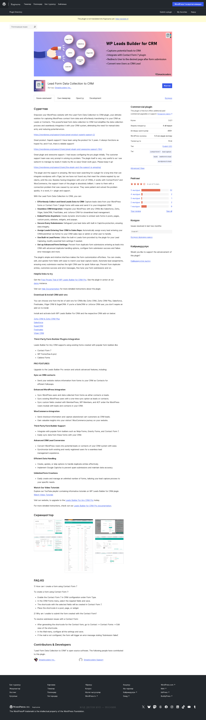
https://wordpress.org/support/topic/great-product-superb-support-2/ (64, 134)
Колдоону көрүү (164, 114)
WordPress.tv (91, 696)
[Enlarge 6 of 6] (120, 555)
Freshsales (38, 329)
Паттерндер (52, 696)
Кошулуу (126, 685)
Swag (126, 696)
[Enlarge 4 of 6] (120, 522)
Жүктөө (167, 86)
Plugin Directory (16, 12)
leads (156, 157)
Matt (164, 689)
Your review (136, 211)
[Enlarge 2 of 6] (59, 539)
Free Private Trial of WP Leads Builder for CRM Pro (63, 280)
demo (36, 283)
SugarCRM (38, 326)
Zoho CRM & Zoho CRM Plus (47, 319)
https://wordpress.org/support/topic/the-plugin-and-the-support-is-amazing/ (67, 167)
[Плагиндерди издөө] (34, 26)
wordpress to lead (164, 161)
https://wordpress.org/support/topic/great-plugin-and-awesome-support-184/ (68, 149)
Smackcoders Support (93, 660)
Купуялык (13, 696)
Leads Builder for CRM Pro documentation (92, 506)
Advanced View (137, 168)
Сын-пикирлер (63, 98)
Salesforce (38, 322)
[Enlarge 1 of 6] (59, 522)
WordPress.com (168, 685)
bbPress (165, 692)
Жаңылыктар (15, 689)
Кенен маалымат (44, 98)
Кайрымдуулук (130, 692)
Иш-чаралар (128, 689)
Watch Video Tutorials (43, 495)
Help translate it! (121, 19)
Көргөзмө (51, 685)
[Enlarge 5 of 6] (120, 539)
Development (95, 98)
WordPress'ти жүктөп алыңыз (188, 4)
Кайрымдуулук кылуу (141, 261)
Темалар (51, 689)
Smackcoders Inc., (63, 87)
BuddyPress (167, 696)
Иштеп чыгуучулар (93, 692)
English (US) (167, 146)
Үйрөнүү (88, 685)
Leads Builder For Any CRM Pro (79, 500)
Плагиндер (51, 692)
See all (169, 211)
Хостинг (13, 692)
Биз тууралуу (15, 685)
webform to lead (165, 157)
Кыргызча (36, 707)
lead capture (166, 152)
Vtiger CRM (39, 333)
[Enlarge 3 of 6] (90, 522)
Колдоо (168, 98)
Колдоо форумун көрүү (142, 237)
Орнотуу (80, 98)
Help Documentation (50, 289)
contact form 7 (155, 152)
